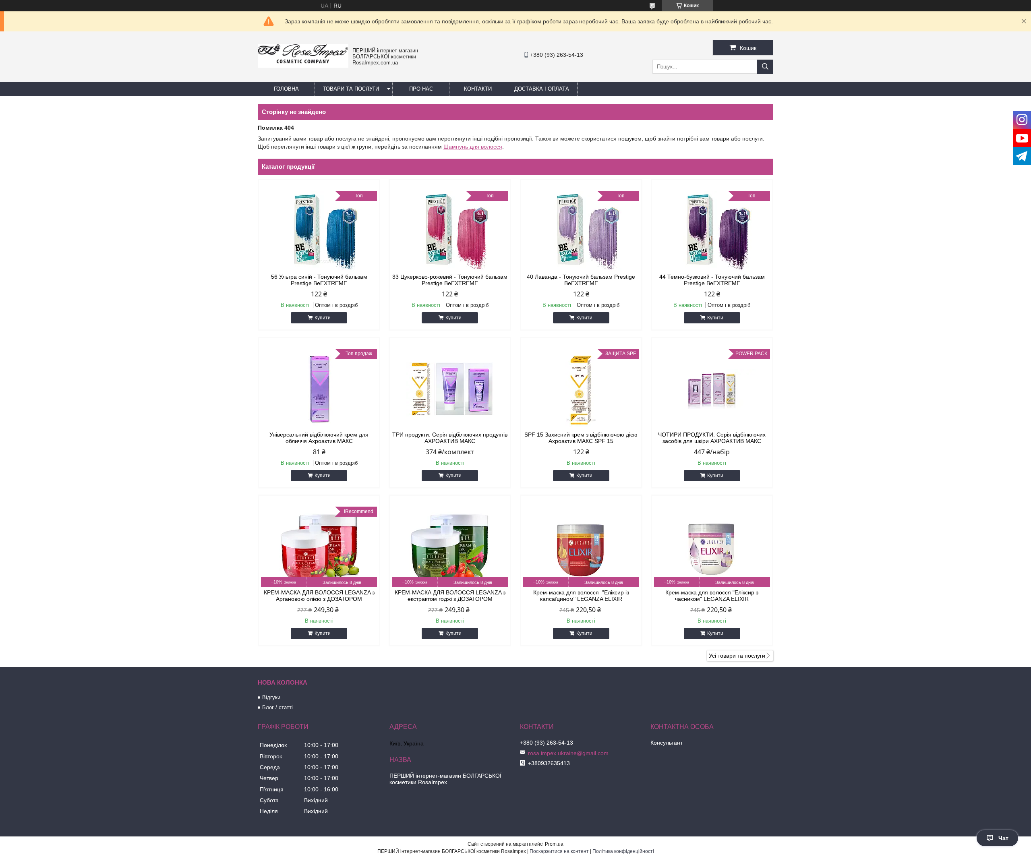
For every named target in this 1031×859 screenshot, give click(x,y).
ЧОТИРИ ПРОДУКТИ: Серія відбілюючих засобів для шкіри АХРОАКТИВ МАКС (712, 437)
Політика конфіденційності (623, 851)
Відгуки (271, 697)
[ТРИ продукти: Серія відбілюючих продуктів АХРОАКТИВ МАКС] (450, 389)
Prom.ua (554, 844)
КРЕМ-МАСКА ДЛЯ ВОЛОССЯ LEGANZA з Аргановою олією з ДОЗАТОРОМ (319, 595)
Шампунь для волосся (472, 146)
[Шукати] (765, 67)
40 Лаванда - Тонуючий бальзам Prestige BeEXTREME (581, 279)
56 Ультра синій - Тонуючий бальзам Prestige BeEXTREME (319, 279)
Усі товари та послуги (737, 655)
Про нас (421, 89)
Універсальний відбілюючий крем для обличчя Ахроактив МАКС (319, 437)
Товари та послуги (351, 89)
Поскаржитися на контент (559, 851)
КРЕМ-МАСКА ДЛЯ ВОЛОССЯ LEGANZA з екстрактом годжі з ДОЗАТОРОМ (450, 595)
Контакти (478, 89)
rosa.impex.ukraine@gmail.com (568, 753)
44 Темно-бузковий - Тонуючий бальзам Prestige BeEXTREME (712, 279)
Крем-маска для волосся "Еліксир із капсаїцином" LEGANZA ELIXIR (581, 595)
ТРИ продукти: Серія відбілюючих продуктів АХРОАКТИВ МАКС (449, 437)
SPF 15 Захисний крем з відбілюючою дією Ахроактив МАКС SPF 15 (581, 437)
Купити (323, 318)
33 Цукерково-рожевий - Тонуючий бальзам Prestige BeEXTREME (449, 279)
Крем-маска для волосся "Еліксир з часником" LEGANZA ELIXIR (711, 595)
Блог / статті (277, 707)
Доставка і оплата (541, 89)
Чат (1003, 838)
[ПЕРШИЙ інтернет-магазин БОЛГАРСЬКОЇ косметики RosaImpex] (303, 65)
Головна (286, 89)
